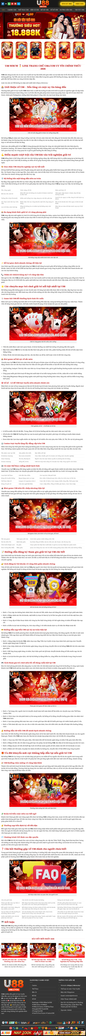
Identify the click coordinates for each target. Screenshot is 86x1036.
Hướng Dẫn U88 (66, 10)
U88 (3, 10)
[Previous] (3, 25)
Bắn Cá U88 (34, 10)
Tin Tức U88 (79, 10)
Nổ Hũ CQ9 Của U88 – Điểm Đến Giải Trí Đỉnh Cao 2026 (43, 960)
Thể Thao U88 (23, 10)
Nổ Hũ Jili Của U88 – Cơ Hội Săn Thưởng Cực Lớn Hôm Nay (14, 960)
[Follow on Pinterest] (12, 3)
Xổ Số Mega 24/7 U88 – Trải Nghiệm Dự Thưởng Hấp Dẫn (71, 960)
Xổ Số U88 (54, 10)
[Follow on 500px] (18, 3)
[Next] (82, 25)
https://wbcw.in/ (42, 83)
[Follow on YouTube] (15, 3)
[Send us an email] (6, 3)
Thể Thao (35, 989)
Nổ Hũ (34, 995)
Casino (34, 985)
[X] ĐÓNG (81, 1029)
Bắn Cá (34, 992)
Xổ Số (34, 999)
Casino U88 (12, 10)
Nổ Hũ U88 (45, 10)
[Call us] (9, 3)
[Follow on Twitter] (2, 3)
